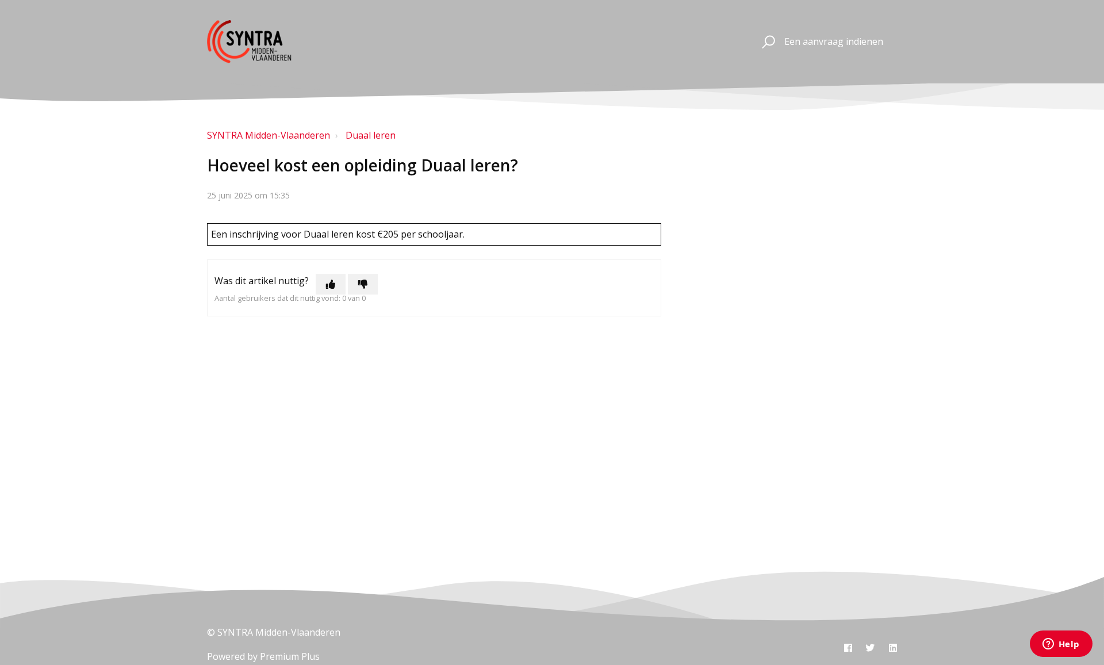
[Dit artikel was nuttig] (331, 284)
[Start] (259, 41)
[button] (766, 42)
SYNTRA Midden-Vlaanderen (268, 135)
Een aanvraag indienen (833, 41)
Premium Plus (290, 656)
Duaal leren (371, 135)
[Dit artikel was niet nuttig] (363, 284)
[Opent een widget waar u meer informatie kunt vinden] (1060, 644)
